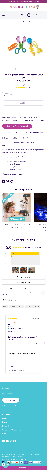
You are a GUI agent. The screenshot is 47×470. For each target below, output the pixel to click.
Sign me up (10, 400)
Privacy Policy (39, 454)
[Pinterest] (14, 441)
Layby (4, 422)
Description (8, 132)
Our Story (6, 414)
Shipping (19, 132)
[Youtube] (7, 441)
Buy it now (23, 112)
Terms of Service (17, 456)
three (28, 307)
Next (37, 343)
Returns (23, 454)
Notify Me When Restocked (17, 126)
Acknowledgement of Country (11, 454)
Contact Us (6, 418)
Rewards (5, 426)
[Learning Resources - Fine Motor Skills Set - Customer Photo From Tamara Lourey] (23, 270)
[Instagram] (11, 441)
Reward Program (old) (34, 132)
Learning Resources (24, 85)
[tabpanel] (23, 45)
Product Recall (6, 456)
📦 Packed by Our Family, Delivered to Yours (23, 2)
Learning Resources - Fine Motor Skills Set (21, 354)
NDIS (4, 434)
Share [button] (12, 366)
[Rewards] (5, 464)
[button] (23, 468)
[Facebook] (3, 441)
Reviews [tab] (5, 289)
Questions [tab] (19, 289)
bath (37, 307)
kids (20, 307)
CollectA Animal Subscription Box (17, 224)
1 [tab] (15, 69)
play (5, 307)
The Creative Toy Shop (19, 459)
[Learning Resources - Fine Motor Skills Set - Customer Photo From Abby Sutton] (15, 270)
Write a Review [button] (24, 277)
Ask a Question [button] (24, 282)
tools (13, 307)
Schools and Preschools (11, 430)
